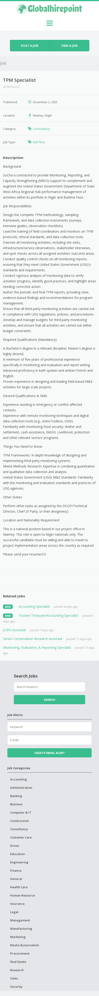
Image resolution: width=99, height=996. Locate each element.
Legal (14, 912)
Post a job (29, 46)
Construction (19, 821)
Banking (16, 796)
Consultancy (41, 129)
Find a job (69, 46)
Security (16, 986)
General (16, 879)
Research (17, 970)
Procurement (19, 953)
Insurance (17, 904)
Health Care (19, 887)
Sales (14, 978)
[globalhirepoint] (49, 8)
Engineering (19, 862)
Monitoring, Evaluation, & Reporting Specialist (37, 647)
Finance (16, 870)
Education (17, 854)
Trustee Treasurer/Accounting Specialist (48, 615)
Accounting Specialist (34, 606)
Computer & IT (20, 812)
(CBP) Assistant (14, 630)
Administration (21, 788)
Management (20, 920)
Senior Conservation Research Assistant (32, 639)
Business (16, 804)
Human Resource (22, 895)
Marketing (18, 937)
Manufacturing (21, 928)
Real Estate (18, 962)
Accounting (18, 779)
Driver (14, 846)
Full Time (39, 142)
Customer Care (21, 837)
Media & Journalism (24, 945)
